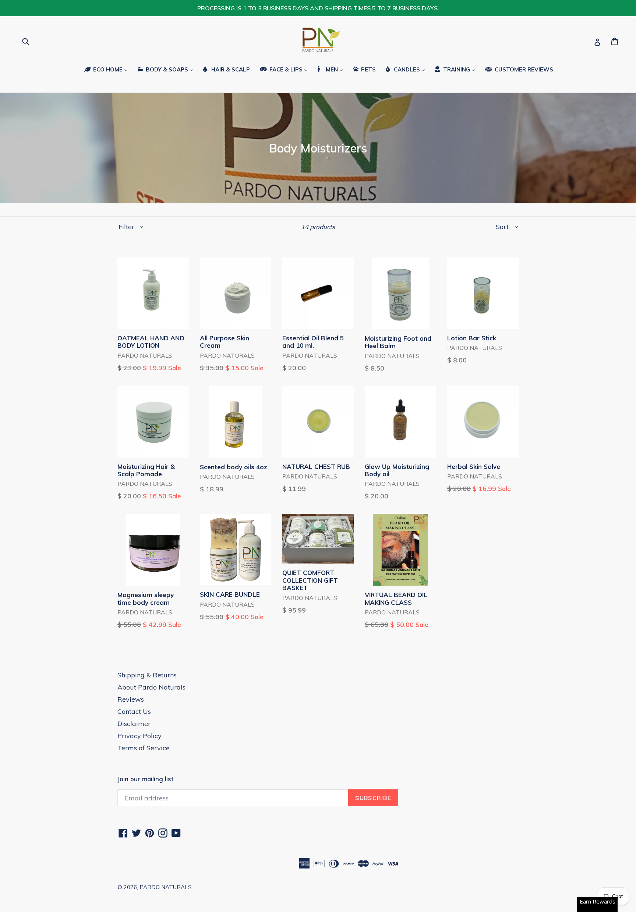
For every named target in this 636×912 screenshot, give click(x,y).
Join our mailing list (145, 779)
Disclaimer (134, 723)
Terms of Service (143, 748)
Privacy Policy (139, 736)
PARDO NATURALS (165, 887)
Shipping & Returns (147, 675)
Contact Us (134, 711)
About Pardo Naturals (151, 687)
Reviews (130, 699)
